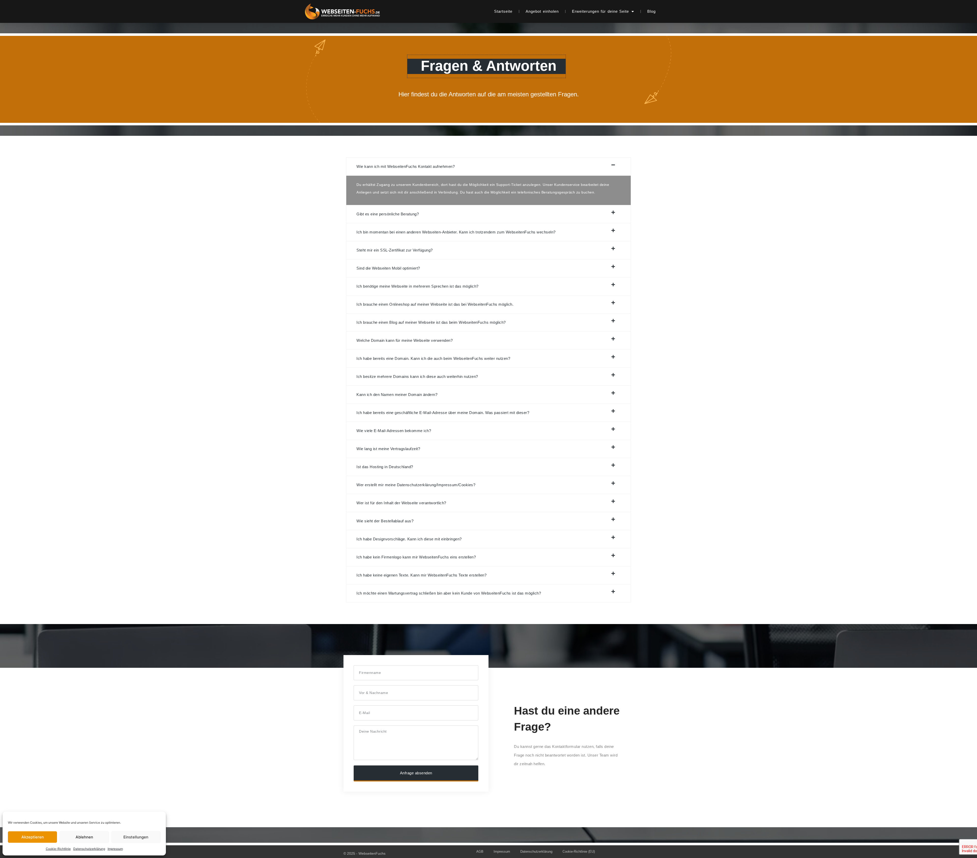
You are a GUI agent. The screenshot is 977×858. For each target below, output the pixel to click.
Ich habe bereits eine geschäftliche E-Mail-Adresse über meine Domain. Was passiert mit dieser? (442, 412)
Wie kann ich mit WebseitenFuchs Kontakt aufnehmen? (405, 166)
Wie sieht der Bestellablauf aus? (384, 521)
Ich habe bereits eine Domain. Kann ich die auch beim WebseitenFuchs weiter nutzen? (433, 358)
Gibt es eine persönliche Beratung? (387, 214)
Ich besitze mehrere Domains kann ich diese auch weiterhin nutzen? (417, 376)
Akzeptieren (32, 837)
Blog (651, 11)
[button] (488, 166)
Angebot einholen (542, 11)
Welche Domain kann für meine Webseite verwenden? (404, 340)
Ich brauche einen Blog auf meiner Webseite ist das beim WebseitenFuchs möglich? (431, 322)
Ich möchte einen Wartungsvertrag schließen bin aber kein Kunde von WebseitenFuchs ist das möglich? (448, 593)
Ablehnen (84, 837)
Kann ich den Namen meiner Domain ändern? (396, 394)
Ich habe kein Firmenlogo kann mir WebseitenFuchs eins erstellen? (416, 557)
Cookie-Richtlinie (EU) (579, 851)
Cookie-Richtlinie (58, 849)
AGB (479, 851)
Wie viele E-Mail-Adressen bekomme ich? (393, 430)
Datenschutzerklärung (89, 849)
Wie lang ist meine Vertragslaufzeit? (388, 449)
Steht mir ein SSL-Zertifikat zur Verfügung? (394, 250)
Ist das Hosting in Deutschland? (384, 467)
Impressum (115, 849)
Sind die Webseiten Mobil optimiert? (388, 268)
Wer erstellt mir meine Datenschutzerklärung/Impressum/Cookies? (415, 485)
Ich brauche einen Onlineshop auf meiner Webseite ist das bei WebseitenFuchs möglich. (434, 304)
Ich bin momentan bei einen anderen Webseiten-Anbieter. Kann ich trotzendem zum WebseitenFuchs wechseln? (456, 232)
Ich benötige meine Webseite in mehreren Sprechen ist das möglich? (417, 286)
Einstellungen (135, 837)
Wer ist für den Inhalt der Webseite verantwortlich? (401, 503)
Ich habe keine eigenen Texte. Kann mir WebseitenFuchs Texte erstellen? (421, 575)
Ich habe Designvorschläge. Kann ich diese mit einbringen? (409, 539)
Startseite (503, 11)
